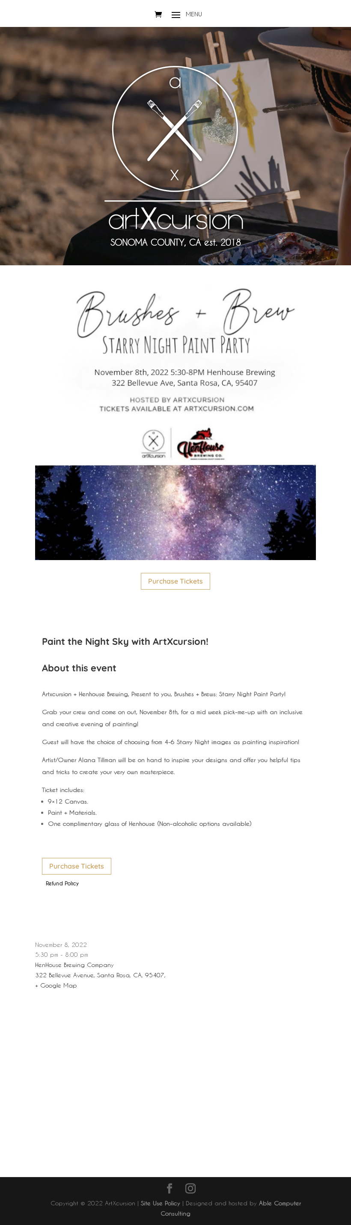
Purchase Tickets (175, 581)
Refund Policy (62, 883)
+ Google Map (56, 985)
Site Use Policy (160, 1203)
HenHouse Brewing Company (74, 964)
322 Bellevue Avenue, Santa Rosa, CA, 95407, (100, 975)
